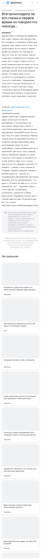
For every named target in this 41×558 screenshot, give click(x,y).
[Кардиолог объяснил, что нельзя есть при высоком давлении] (20, 461)
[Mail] (7, 2)
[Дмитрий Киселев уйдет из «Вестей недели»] (20, 534)
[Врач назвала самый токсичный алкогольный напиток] (20, 497)
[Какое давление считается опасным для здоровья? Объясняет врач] (20, 389)
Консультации (7, 10)
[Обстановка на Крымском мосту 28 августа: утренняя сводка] (20, 316)
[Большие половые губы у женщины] (20, 352)
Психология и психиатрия (24, 10)
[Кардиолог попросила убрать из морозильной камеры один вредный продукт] (20, 280)
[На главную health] (15, 2)
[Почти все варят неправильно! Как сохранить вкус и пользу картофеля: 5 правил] (20, 425)
